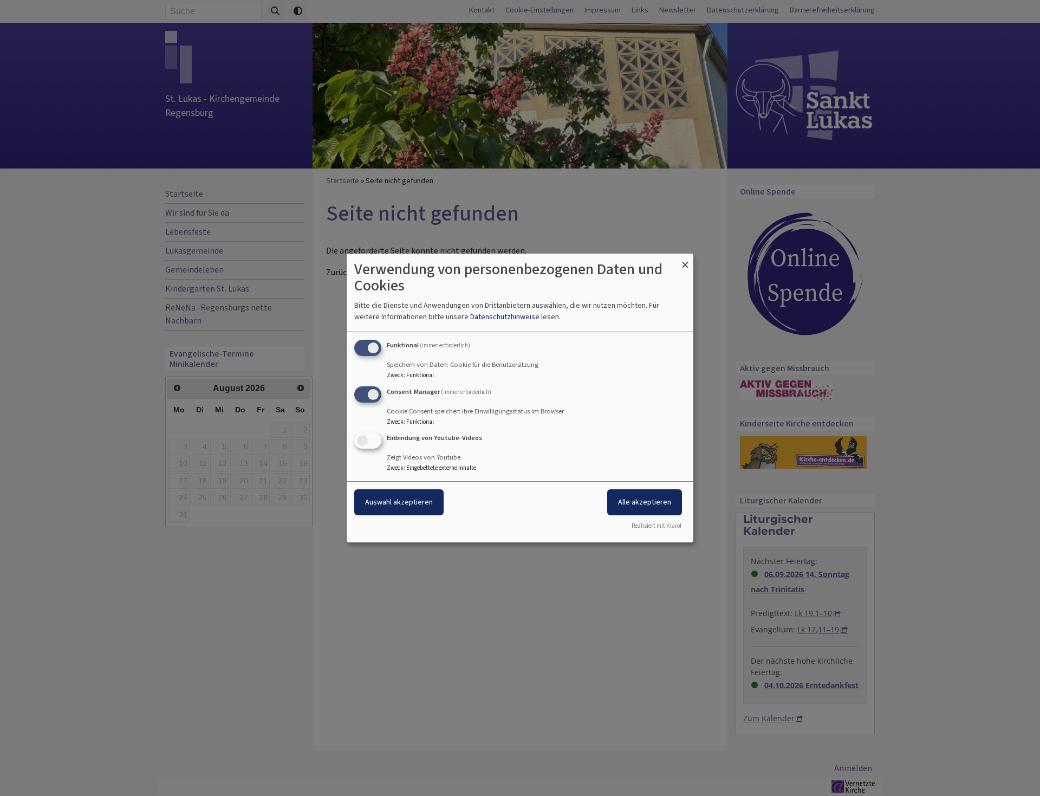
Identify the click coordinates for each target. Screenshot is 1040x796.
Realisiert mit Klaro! (656, 526)
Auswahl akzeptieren (399, 502)
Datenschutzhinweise (505, 317)
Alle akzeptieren (644, 502)
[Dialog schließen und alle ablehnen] (685, 260)
